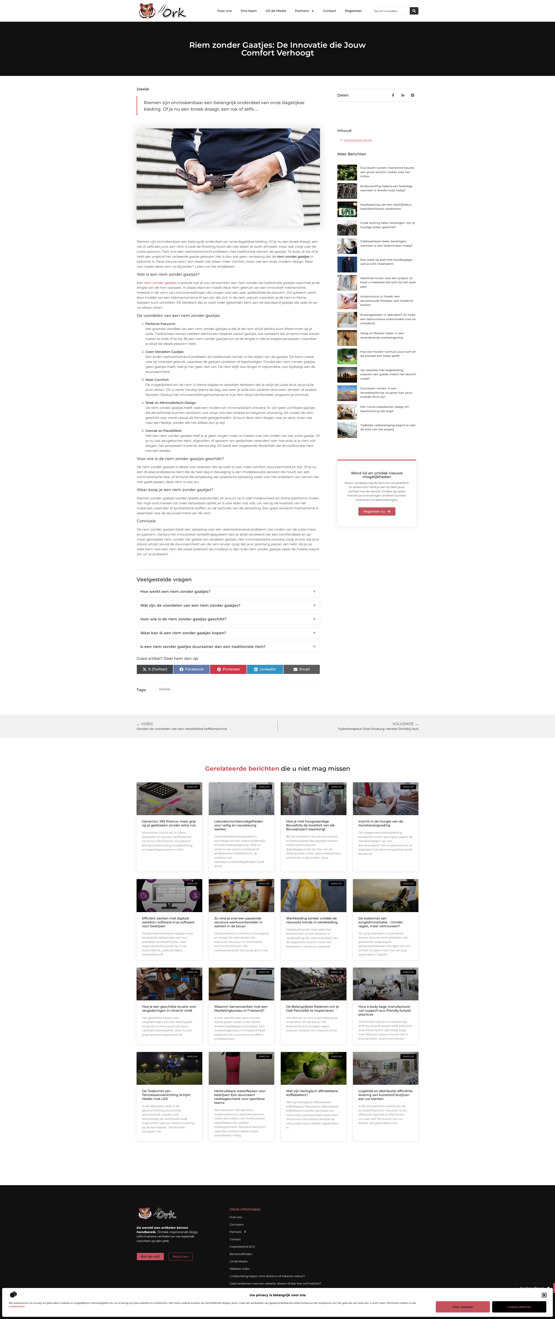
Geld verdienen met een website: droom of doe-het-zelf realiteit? (275, 1283)
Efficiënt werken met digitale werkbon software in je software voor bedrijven (168, 922)
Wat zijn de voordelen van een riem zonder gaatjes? (228, 605)
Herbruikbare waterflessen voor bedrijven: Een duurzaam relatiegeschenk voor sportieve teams (240, 1097)
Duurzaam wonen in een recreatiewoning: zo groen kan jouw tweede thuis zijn (386, 392)
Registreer (353, 11)
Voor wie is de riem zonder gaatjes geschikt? (228, 619)
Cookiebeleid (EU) (242, 1246)
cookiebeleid (16, 1306)
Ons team (249, 11)
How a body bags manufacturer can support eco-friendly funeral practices (384, 1010)
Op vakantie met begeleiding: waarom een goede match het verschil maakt (388, 374)
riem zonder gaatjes (160, 283)
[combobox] (391, 11)
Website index (240, 1268)
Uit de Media (276, 11)
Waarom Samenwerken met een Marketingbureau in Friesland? (241, 1008)
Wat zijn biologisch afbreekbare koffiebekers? (312, 1093)
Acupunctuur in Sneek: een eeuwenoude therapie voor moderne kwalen (386, 300)
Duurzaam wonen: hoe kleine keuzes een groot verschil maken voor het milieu (387, 172)
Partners (302, 11)
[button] (544, 1295)
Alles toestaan (462, 1307)
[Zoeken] (414, 11)
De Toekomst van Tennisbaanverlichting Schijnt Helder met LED (166, 1095)
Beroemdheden (241, 1254)
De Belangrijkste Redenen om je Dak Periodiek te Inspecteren (312, 1008)
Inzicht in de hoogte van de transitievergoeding (380, 823)
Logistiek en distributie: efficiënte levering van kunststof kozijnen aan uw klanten (385, 1095)
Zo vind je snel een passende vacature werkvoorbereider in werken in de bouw (238, 922)
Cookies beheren (519, 1307)
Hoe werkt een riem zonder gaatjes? (228, 591)
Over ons (224, 11)
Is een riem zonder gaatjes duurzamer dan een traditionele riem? (228, 646)
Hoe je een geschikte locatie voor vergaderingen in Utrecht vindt (169, 1008)
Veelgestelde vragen (357, 140)
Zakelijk (143, 89)
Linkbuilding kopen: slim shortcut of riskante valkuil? (267, 1276)
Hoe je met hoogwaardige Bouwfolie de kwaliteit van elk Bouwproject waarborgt (310, 825)
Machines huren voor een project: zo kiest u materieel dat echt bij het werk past (388, 282)
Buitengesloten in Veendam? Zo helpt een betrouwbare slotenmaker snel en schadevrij (388, 319)
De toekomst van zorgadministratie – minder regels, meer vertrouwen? (380, 922)
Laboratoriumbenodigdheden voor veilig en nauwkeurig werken (238, 825)
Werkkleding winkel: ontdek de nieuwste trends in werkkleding (312, 920)
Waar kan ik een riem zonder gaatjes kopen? (228, 633)
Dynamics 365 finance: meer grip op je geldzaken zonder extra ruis (169, 823)
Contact (329, 11)
